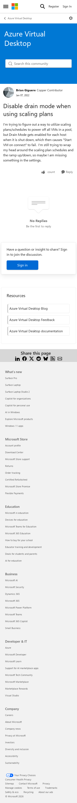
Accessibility (11, 756)
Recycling (28, 792)
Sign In (67, 6)
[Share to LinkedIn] (17, 358)
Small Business (13, 628)
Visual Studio (12, 695)
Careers (9, 715)
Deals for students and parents (21, 553)
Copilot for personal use (17, 405)
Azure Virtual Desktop (20, 18)
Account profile (13, 445)
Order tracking (12, 472)
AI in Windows (12, 412)
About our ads (45, 792)
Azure (8, 647)
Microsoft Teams (13, 614)
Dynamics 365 (12, 593)
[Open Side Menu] (5, 6)
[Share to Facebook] (24, 358)
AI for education (13, 560)
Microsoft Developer (15, 654)
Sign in (22, 265)
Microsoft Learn (13, 661)
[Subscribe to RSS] (52, 358)
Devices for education (16, 519)
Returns (9, 466)
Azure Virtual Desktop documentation (36, 331)
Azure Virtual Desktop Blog (28, 308)
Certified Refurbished (16, 479)
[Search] (42, 6)
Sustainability (12, 762)
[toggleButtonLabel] (71, 18)
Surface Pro (11, 378)
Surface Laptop (13, 384)
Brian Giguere (26, 90)
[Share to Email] (60, 358)
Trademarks (51, 787)
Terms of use (33, 787)
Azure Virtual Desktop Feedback (32, 320)
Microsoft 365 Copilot (16, 621)
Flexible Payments (14, 493)
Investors (10, 742)
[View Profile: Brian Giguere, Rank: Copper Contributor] (8, 92)
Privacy (46, 783)
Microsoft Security (14, 587)
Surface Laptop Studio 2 (17, 391)
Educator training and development (23, 547)
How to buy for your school (19, 540)
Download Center (14, 452)
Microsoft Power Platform (18, 607)
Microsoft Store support (17, 459)
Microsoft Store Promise (17, 486)
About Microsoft (13, 721)
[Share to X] (31, 358)
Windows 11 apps (14, 425)
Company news (13, 728)
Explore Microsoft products (19, 419)
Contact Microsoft (28, 783)
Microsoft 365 (12, 600)
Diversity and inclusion (17, 749)
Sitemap (9, 783)
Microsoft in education (16, 512)
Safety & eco (11, 792)
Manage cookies (13, 787)
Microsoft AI (11, 580)
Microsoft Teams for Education (20, 526)
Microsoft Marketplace (17, 681)
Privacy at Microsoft (15, 735)
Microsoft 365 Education (17, 533)
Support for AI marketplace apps (21, 668)
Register (54, 6)
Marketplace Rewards (16, 688)
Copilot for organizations (18, 398)
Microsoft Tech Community (19, 675)
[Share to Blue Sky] (45, 358)
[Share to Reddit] (38, 358)
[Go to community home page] (15, 6)
